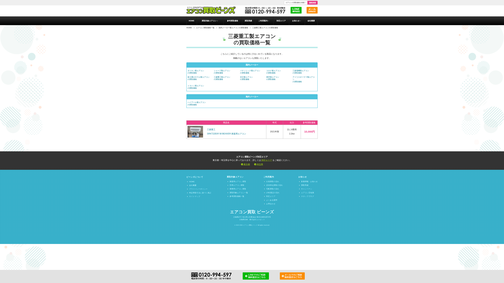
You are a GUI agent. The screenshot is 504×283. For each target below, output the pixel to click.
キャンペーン (306, 189)
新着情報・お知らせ (309, 181)
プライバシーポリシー (198, 189)
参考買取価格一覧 (237, 196)
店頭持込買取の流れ (274, 185)
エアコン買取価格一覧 (205, 28)
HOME (191, 21)
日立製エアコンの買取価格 (246, 78)
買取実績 (248, 21)
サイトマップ (194, 196)
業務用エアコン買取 (238, 189)
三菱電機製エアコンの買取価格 (301, 72)
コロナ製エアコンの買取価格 (273, 72)
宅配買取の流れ (272, 189)
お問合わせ (270, 204)
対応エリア (281, 21)
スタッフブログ (307, 196)
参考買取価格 (232, 21)
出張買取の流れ (272, 181)
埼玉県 (259, 164)
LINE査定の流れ (272, 193)
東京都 (246, 164)
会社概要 (311, 21)
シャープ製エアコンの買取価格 (222, 72)
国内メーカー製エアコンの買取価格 (233, 28)
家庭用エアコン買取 (238, 181)
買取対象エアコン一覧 (239, 193)
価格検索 (312, 3)
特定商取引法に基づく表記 (200, 193)
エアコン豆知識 (307, 193)
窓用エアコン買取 (237, 185)
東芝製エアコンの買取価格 (272, 78)
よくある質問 (271, 200)
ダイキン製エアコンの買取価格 (196, 72)
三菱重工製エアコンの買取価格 (222, 78)
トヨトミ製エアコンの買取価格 (196, 87)
